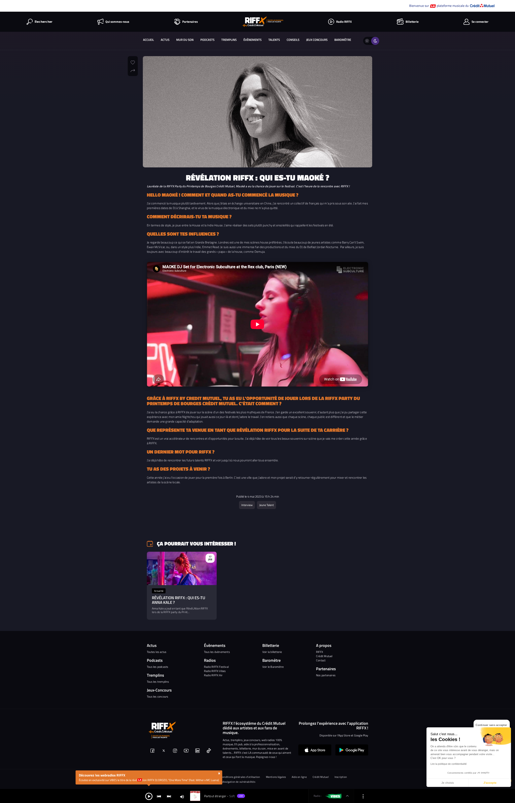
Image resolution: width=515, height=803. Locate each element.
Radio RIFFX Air (213, 675)
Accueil (148, 39)
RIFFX (319, 652)
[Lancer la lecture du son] (149, 796)
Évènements (252, 39)
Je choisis (447, 782)
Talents (274, 39)
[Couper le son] (182, 796)
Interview (247, 505)
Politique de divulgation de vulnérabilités (231, 782)
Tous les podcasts (157, 667)
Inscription (341, 777)
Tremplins (229, 39)
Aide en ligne (299, 777)
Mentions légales (276, 777)
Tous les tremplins (158, 681)
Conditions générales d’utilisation (240, 777)
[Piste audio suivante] (169, 796)
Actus (165, 39)
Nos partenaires (326, 675)
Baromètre (342, 39)
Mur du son (185, 39)
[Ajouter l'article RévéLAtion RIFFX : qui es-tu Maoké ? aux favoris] (133, 62)
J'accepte (489, 782)
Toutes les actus (156, 652)
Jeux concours (317, 39)
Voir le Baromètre (273, 667)
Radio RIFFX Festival (216, 667)
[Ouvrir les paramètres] (363, 796)
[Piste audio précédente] (159, 796)
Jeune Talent (266, 505)
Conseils (293, 39)
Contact (320, 660)
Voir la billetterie (272, 652)
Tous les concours (157, 696)
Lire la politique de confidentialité (449, 764)
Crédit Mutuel (324, 656)
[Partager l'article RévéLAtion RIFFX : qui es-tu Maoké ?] (133, 70)
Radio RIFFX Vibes (215, 671)
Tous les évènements (217, 652)
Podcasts (207, 39)
